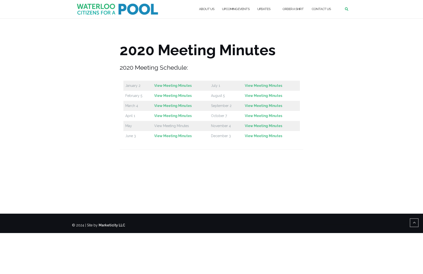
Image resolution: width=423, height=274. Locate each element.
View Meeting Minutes (173, 86)
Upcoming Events (235, 9)
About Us (206, 9)
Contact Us (321, 9)
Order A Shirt (293, 9)
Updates (263, 9)
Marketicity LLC (112, 225)
